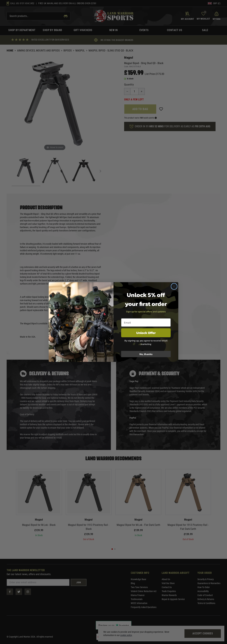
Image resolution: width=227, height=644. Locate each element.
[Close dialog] (174, 286)
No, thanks (146, 354)
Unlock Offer (146, 332)
